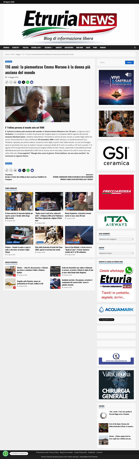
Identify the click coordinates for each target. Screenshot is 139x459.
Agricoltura (69, 47)
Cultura (101, 406)
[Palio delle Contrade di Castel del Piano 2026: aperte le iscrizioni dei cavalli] (49, 235)
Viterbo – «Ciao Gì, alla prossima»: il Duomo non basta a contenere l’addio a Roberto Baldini (10, 271)
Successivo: (73, 176)
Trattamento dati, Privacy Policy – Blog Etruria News (54, 452)
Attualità (15, 47)
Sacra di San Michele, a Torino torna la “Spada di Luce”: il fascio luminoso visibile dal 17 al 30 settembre (78, 249)
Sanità (88, 47)
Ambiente (59, 47)
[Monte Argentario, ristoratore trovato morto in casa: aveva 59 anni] (79, 201)
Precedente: (25, 176)
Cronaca (6, 47)
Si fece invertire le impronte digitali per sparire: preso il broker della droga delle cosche (19, 215)
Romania (103, 47)
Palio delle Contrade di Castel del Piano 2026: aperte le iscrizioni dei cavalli (49, 248)
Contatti (99, 452)
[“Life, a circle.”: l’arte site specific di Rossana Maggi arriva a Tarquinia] (103, 415)
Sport (95, 47)
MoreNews (84, 457)
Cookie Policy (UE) (80, 452)
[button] (135, 47)
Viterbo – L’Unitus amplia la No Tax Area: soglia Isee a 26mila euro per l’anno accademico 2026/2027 (120, 437)
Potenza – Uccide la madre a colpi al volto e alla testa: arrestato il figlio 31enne (17, 249)
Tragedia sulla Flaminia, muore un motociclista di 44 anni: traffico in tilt (10, 283)
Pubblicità (91, 452)
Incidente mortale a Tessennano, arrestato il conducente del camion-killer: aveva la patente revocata (55, 283)
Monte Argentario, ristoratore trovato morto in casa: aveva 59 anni (78, 214)
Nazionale (48, 47)
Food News (79, 47)
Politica (25, 47)
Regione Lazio (35, 47)
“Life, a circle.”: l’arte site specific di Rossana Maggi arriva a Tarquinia (120, 412)
